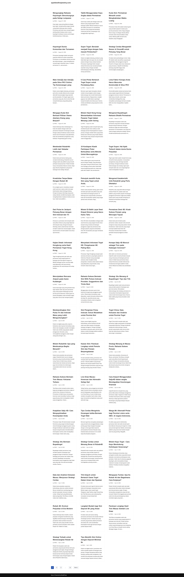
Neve (52, 575)
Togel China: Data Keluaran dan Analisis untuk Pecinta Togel (118, 312)
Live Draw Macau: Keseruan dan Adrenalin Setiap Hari (91, 379)
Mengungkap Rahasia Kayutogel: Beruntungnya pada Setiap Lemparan (63, 15)
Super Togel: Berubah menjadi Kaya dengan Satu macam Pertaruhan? (92, 49)
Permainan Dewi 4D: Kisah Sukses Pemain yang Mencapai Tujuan (120, 212)
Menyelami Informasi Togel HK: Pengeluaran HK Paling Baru (92, 245)
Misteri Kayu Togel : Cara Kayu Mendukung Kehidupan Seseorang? (119, 444)
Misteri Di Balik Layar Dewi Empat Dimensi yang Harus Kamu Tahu (92, 212)
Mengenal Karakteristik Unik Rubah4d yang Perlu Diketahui (119, 180)
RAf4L (55, 21)
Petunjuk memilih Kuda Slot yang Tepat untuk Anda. (90, 180)
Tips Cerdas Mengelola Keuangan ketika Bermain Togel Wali (91, 413)
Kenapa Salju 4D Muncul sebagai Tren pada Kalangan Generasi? (119, 245)
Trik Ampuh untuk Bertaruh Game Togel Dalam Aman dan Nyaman (91, 477)
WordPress (64, 575)
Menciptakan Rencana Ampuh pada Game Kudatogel (62, 278)
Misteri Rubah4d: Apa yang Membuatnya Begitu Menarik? (64, 346)
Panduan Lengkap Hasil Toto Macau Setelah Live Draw (119, 508)
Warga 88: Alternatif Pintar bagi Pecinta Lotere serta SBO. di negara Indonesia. (119, 413)
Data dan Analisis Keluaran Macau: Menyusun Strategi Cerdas (64, 477)
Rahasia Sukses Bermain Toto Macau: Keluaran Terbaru (63, 379)
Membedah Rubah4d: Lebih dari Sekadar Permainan (61, 149)
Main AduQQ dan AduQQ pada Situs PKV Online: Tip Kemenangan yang (63, 82)
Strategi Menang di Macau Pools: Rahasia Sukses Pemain (119, 346)
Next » (76, 567)
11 (70, 567)
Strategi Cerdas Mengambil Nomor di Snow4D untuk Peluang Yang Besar (120, 49)
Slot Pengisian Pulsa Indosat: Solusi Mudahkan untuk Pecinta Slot (91, 312)
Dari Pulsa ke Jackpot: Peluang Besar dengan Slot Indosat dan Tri (62, 212)
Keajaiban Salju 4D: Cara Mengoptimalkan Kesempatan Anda (63, 413)
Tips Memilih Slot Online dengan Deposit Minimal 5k (91, 539)
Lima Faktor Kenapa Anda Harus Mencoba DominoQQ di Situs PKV (119, 82)
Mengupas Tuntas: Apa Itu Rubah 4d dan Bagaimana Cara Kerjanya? (119, 477)
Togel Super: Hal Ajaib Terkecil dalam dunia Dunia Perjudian (120, 149)
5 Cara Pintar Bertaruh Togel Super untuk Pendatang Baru (90, 82)
